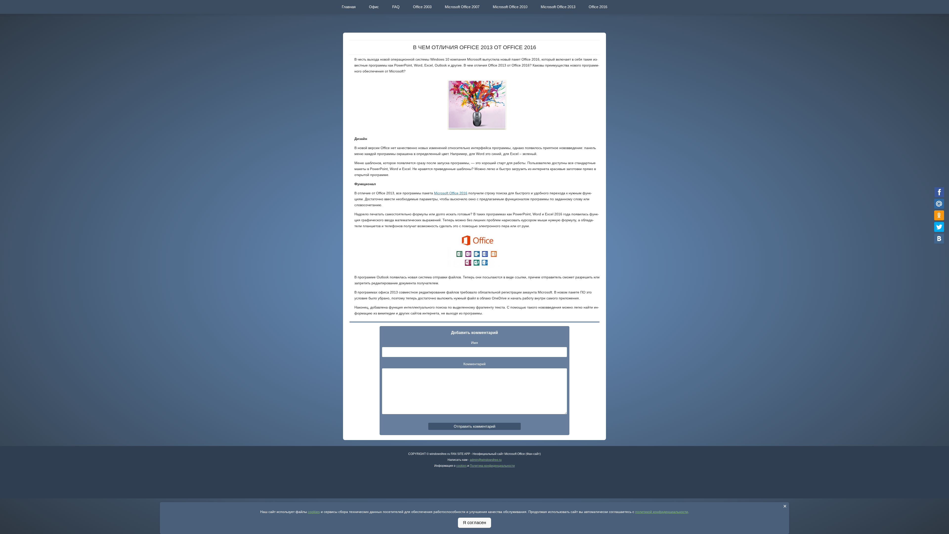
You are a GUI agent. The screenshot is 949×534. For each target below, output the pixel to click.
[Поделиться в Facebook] (939, 192)
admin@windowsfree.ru (486, 460)
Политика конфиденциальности (492, 465)
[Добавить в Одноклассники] (939, 215)
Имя (474, 343)
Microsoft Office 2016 (450, 193)
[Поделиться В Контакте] (939, 238)
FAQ (396, 7)
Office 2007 (462, 7)
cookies (461, 465)
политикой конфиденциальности (661, 512)
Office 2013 (558, 7)
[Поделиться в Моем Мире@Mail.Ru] (939, 204)
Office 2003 (422, 7)
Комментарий (474, 364)
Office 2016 (598, 7)
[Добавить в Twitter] (939, 227)
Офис (374, 7)
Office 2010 (510, 7)
